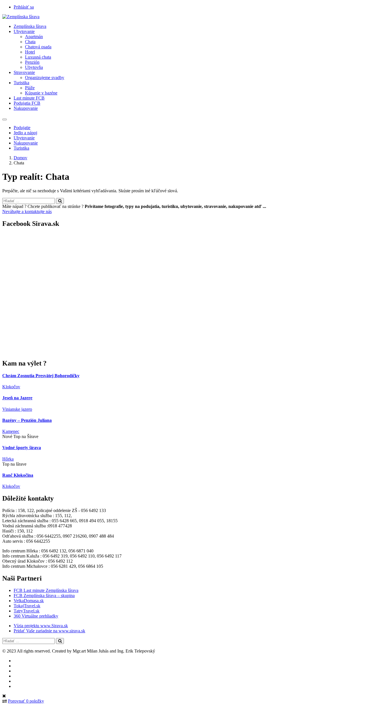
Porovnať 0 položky (26, 701)
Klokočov (11, 386)
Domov (20, 157)
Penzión (32, 62)
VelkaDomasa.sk (29, 600)
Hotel (30, 51)
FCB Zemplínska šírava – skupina (44, 595)
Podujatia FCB (27, 103)
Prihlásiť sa (24, 7)
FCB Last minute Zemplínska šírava (46, 590)
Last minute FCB (29, 98)
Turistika (21, 82)
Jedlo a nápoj (25, 132)
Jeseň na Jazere (17, 397)
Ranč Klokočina (17, 475)
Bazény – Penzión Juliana (27, 420)
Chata (30, 41)
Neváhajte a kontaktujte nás (27, 211)
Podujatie (22, 127)
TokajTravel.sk (27, 605)
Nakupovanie (26, 108)
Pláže (30, 87)
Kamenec (10, 431)
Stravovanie (24, 72)
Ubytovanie (24, 31)
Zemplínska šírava (30, 26)
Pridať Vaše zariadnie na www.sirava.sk (49, 630)
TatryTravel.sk (26, 610)
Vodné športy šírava (21, 447)
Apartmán (34, 36)
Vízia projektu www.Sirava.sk (41, 625)
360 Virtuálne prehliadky (36, 616)
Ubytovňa (34, 67)
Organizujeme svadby (44, 77)
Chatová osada (38, 46)
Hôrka (8, 459)
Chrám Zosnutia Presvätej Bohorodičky (41, 375)
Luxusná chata (38, 57)
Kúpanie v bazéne (41, 92)
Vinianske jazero (17, 409)
